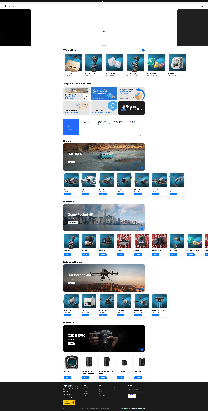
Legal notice (109, 408)
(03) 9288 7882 (66, 391)
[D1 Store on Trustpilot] (132, 396)
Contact (100, 393)
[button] (18, 6)
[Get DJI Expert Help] (131, 108)
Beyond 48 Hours (102, 395)
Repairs (100, 389)
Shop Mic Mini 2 (104, 31)
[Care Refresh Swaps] (104, 108)
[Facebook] (64, 397)
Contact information (103, 408)
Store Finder (86, 387)
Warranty (100, 391)
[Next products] (142, 168)
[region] (112, 126)
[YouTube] (71, 397)
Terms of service (97, 408)
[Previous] (35, 45)
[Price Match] (76, 108)
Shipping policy (91, 408)
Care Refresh (86, 395)
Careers (114, 389)
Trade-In (85, 389)
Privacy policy (81, 408)
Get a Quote (86, 393)
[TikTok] (69, 397)
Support (100, 387)
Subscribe (142, 391)
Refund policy (86, 408)
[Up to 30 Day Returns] (131, 93)
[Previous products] (139, 168)
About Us (114, 387)
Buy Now (71, 162)
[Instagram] (67, 397)
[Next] (172, 45)
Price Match (86, 391)
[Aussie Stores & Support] (76, 93)
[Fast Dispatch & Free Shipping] (104, 93)
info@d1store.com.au (67, 394)
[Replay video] (136, 168)
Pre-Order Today (72, 222)
